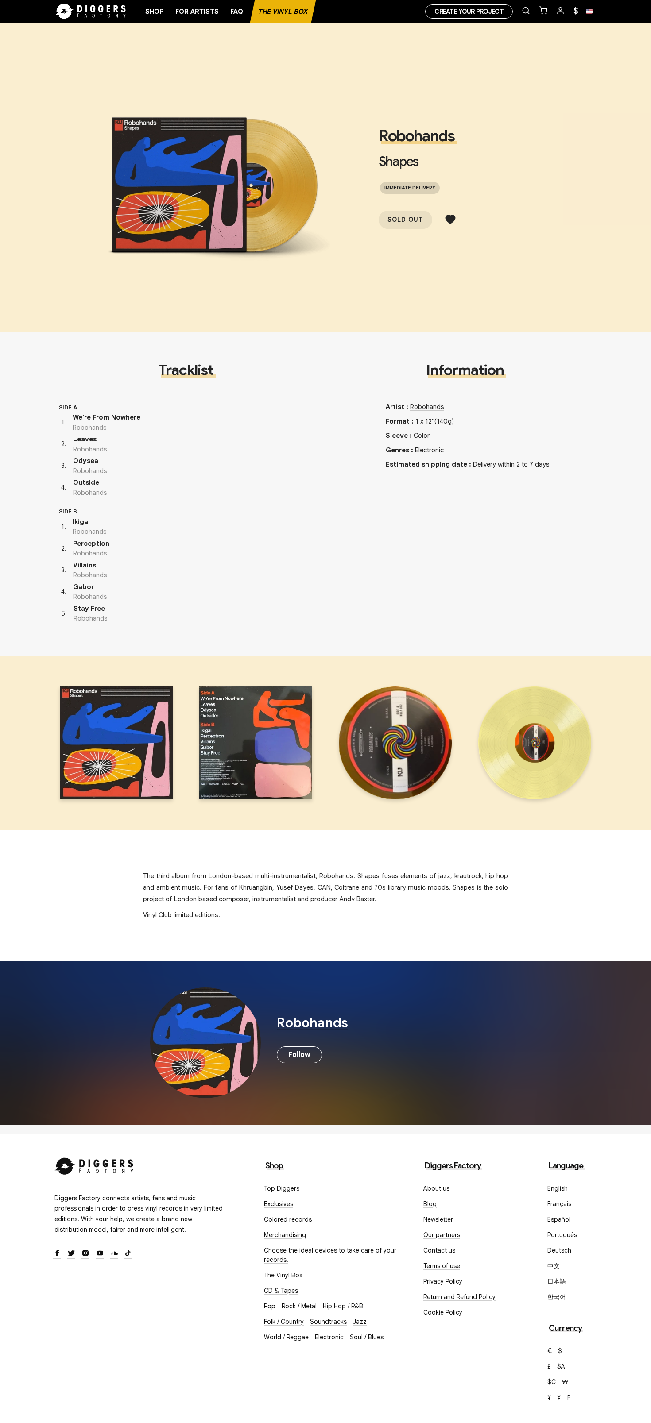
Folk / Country (284, 1322)
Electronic (429, 450)
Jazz (360, 1322)
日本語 (556, 1281)
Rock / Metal (299, 1306)
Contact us (439, 1250)
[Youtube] (100, 1254)
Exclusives (278, 1204)
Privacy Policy (442, 1281)
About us (436, 1188)
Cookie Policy (442, 1312)
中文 (553, 1266)
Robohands (416, 136)
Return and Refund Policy (459, 1297)
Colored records (288, 1219)
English (557, 1188)
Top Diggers (281, 1188)
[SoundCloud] (114, 1254)
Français (559, 1204)
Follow (299, 1054)
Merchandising (285, 1235)
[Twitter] (71, 1254)
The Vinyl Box (283, 11)
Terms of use (441, 1266)
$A (561, 1366)
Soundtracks (328, 1322)
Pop (269, 1306)
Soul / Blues (367, 1337)
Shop (154, 11)
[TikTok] (128, 1254)
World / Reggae (286, 1337)
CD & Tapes (281, 1291)
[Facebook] (57, 1254)
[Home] (91, 11)
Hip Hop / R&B (343, 1306)
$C (551, 1382)
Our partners (441, 1235)
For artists (197, 11)
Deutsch (559, 1250)
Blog (430, 1204)
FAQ (236, 11)
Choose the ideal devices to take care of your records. (330, 1255)
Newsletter (438, 1219)
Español (558, 1219)
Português (562, 1235)
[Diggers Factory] (94, 1164)
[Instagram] (85, 1254)
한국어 (556, 1297)
